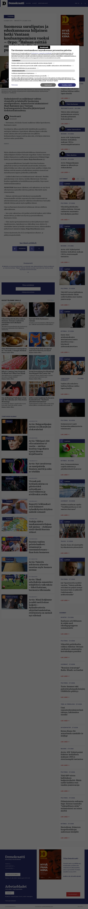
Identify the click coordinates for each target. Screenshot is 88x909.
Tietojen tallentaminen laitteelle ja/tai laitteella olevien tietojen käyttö (31, 63)
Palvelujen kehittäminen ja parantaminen (23, 68)
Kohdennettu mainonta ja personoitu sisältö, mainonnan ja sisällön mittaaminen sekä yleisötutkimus (41, 65)
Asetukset (48, 85)
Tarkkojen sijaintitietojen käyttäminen (22, 73)
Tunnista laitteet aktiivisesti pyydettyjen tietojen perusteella (29, 76)
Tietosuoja (14, 85)
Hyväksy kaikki (67, 85)
